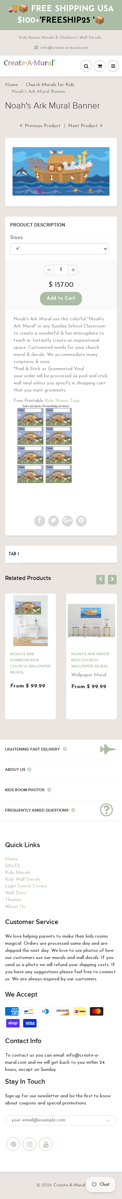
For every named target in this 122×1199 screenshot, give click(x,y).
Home (11, 84)
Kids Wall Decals (22, 879)
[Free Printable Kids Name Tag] (45, 444)
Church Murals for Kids (50, 84)
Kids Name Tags (62, 400)
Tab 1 (13, 554)
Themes (13, 899)
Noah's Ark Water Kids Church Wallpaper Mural (90, 660)
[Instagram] (29, 1144)
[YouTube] (46, 1144)
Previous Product (42, 125)
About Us (15, 906)
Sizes (16, 237)
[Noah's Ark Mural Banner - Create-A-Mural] (61, 171)
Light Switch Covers (26, 886)
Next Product (83, 125)
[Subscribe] (108, 1120)
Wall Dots (15, 893)
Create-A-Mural (69, 1185)
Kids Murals (17, 872)
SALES (12, 865)
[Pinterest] (13, 1144)
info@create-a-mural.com (64, 48)
